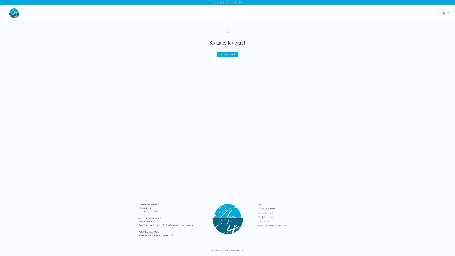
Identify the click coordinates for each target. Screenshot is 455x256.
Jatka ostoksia (227, 54)
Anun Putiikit (222, 250)
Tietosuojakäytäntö (266, 209)
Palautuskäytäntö (265, 213)
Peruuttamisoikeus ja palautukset (273, 225)
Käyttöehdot (263, 221)
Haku (260, 204)
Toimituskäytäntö (266, 217)
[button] (5, 13)
